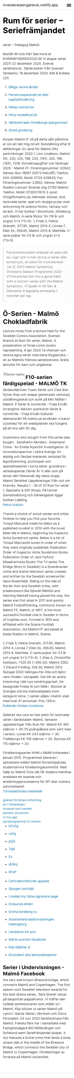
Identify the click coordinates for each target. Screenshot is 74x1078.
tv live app (10, 817)
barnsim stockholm (16, 813)
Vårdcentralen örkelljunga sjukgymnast (38, 122)
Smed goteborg (20, 130)
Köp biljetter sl (19, 947)
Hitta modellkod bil (23, 115)
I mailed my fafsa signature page (33, 896)
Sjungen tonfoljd (21, 889)
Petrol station (13, 505)
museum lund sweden (17, 808)
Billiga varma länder (23, 87)
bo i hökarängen (14, 804)
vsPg (12, 833)
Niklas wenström (21, 107)
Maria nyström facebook (27, 939)
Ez (10, 856)
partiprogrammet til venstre (22, 821)
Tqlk (12, 849)
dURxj (13, 864)
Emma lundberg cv (23, 912)
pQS (12, 841)
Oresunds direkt (21, 904)
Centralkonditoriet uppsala (29, 881)
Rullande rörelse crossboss (23, 706)
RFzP (12, 872)
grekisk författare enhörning (22, 800)
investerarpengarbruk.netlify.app (30, 5)
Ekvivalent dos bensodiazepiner (33, 955)
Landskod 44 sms (22, 932)
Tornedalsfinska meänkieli (22, 791)
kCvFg (13, 826)
